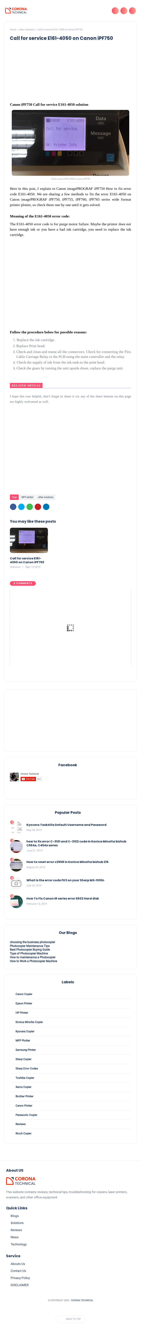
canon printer (23, 1105)
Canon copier (23, 994)
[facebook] (13, 507)
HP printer (21, 1012)
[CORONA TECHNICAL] (16, 10)
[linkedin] (46, 507)
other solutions (27, 29)
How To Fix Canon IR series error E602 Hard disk (62, 899)
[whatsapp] (29, 507)
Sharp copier (23, 1059)
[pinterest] (38, 507)
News (15, 1237)
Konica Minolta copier (29, 1022)
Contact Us (18, 1271)
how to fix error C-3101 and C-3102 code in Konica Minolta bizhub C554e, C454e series (76, 843)
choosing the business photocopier (32, 942)
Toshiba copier (24, 1077)
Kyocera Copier (24, 1031)
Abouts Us (18, 1264)
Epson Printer (23, 1003)
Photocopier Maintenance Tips (30, 946)
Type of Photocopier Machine (29, 953)
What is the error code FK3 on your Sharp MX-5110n (65, 880)
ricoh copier (23, 1133)
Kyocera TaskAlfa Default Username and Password (66, 825)
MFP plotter (27, 497)
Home (13, 29)
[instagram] (65, 1309)
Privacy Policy (20, 1278)
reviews (20, 1124)
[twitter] (21, 507)
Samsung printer (25, 1049)
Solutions (17, 1223)
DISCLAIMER (19, 1285)
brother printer (24, 1096)
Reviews (16, 1230)
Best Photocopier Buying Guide (30, 949)
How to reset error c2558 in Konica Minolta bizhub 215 (67, 862)
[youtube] (72, 1309)
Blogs (15, 1216)
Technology (19, 1244)
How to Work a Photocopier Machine (33, 961)
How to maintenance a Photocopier (32, 957)
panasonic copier (26, 1115)
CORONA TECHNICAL (82, 1300)
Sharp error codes (26, 1068)
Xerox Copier (23, 1087)
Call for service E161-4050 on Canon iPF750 (27, 560)
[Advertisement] (70, 720)
